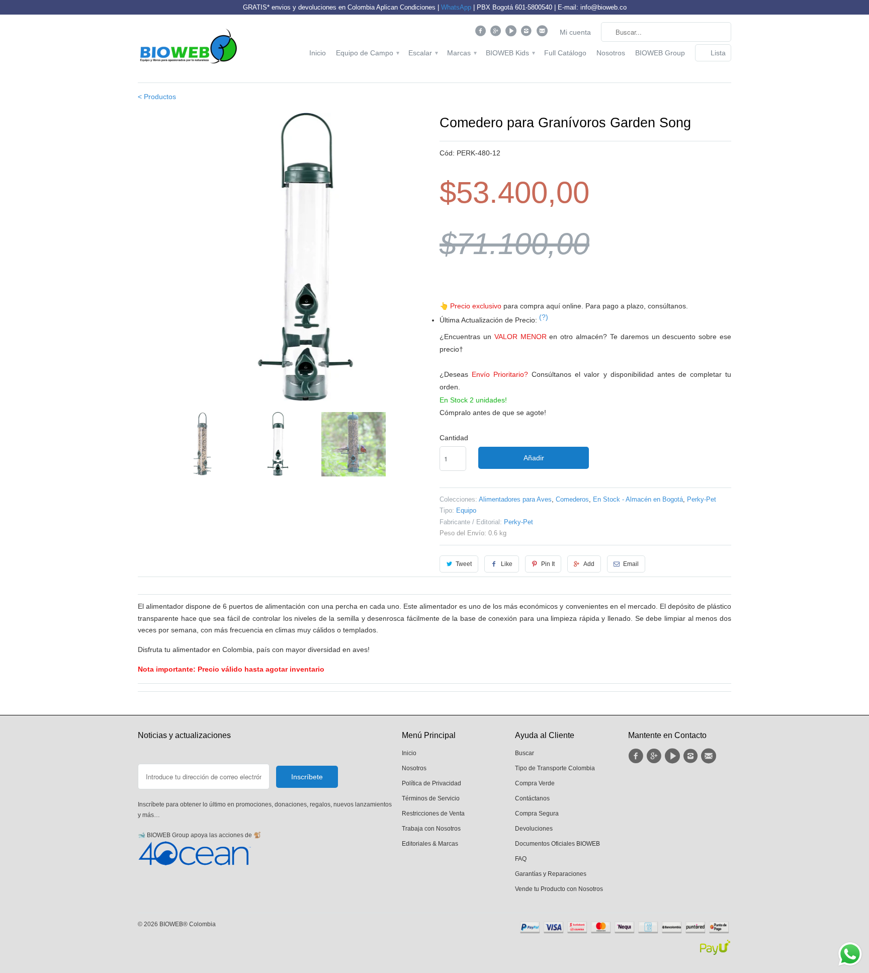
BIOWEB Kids (510, 53)
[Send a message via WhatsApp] (850, 954)
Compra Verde (535, 783)
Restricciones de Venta (433, 813)
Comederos (572, 499)
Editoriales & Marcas (430, 843)
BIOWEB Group (660, 53)
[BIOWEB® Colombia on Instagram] (528, 33)
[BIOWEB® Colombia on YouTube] (512, 33)
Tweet (464, 563)
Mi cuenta (575, 32)
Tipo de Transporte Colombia (555, 768)
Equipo (466, 510)
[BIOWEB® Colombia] (188, 48)
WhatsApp (456, 7)
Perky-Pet (701, 499)
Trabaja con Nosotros (431, 828)
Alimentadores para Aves (515, 499)
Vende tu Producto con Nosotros (559, 889)
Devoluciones (534, 828)
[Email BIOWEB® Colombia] (543, 33)
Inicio (317, 53)
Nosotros (610, 53)
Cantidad (454, 438)
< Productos (157, 97)
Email (631, 563)
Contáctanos (532, 798)
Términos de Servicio (431, 798)
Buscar (524, 753)
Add (588, 563)
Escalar (422, 53)
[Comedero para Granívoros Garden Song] (283, 258)
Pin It (548, 563)
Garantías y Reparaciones (550, 873)
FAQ (521, 858)
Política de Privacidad (431, 783)
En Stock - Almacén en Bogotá (638, 499)
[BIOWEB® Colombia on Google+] (497, 33)
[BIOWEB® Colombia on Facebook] (481, 33)
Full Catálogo (565, 53)
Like (506, 563)
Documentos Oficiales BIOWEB (557, 843)
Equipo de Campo (367, 53)
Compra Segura (537, 813)
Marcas (461, 53)
